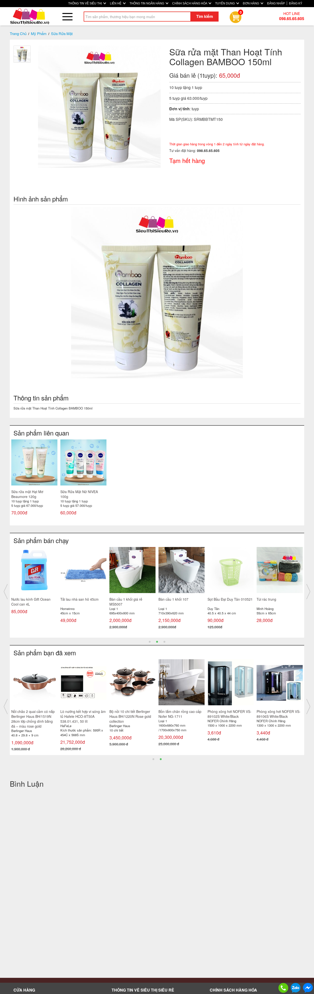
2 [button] (157, 641)
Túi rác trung (266, 599)
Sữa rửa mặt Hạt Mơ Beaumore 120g (27, 494)
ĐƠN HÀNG (251, 3)
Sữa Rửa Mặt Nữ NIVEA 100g (79, 494)
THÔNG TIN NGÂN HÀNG (147, 3)
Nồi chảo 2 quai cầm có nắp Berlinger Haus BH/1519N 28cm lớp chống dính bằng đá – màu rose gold (33, 719)
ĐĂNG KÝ (295, 3)
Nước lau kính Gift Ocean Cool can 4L (31, 602)
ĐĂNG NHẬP (276, 3)
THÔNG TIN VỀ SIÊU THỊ (85, 3)
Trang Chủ (18, 33)
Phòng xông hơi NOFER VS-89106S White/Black (279, 714)
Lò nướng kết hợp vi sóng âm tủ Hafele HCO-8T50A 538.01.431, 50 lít (83, 716)
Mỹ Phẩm (39, 33)
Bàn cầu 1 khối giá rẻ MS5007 (125, 602)
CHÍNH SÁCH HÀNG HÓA (190, 3)
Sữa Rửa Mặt (62, 33)
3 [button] (164, 641)
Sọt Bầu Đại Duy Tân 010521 (230, 599)
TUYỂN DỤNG (225, 3)
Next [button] (308, 591)
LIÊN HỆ (116, 3)
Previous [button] (6, 591)
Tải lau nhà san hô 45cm (79, 599)
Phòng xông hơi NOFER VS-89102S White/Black (229, 714)
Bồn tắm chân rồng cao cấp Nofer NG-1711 (179, 714)
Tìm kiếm (204, 16)
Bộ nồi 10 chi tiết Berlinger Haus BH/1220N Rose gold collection (130, 716)
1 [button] (149, 641)
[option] (34, 481)
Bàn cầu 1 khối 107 (173, 599)
